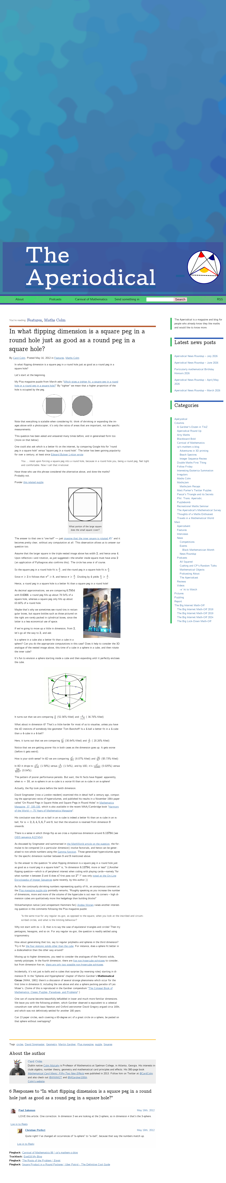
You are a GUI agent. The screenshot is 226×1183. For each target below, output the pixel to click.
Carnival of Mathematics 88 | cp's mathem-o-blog (50, 1152)
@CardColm (146, 1073)
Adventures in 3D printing (194, 450)
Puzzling (179, 597)
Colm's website (36, 1081)
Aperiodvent (183, 526)
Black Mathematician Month (198, 550)
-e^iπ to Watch (188, 589)
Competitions (187, 542)
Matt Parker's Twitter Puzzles (194, 490)
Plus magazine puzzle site (33, 890)
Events (183, 546)
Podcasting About (190, 573)
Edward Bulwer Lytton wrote (67, 454)
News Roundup (188, 553)
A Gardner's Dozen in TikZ (192, 427)
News (180, 538)
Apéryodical (180, 419)
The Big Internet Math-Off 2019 (195, 613)
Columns (179, 423)
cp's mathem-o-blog (188, 446)
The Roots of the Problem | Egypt (41, 1160)
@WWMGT (55, 1077)
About (19, 299)
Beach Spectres (188, 454)
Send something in (127, 299)
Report (178, 601)
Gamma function (67, 851)
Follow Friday (184, 466)
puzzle (98, 1044)
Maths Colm (55, 320)
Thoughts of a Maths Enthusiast (195, 514)
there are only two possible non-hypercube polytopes (74, 964)
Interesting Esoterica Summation (195, 470)
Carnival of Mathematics (91, 299)
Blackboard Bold (186, 439)
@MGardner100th (77, 1077)
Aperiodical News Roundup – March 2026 (197, 390)
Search (180, 299)
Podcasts (55, 299)
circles (19, 1044)
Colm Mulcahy (51, 1065)
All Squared (186, 561)
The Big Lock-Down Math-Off (194, 621)
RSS (220, 299)
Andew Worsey (85, 905)
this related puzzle (33, 482)
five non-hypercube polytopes (89, 960)
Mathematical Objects (192, 569)
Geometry (51, 1044)
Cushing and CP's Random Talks (198, 565)
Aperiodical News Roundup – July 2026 (196, 356)
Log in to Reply (19, 1124)
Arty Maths (183, 435)
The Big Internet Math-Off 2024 (195, 617)
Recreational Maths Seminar (193, 506)
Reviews (181, 581)
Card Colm (19, 358)
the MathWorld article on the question (88, 844)
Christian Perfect (35, 1130)
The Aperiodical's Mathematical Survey (199, 510)
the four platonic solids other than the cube (49, 946)
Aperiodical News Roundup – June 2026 (196, 362)
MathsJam (183, 482)
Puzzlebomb (183, 502)
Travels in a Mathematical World (195, 518)
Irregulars (182, 474)
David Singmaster (35, 1044)
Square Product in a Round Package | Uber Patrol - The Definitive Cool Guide (66, 1164)
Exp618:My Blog (33, 1156)
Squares (108, 1044)
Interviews (182, 534)
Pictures (178, 593)
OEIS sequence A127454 (28, 837)
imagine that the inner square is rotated (88, 538)
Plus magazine (85, 1044)
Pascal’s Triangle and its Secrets (195, 494)
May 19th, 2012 (146, 1110)
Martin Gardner (67, 1044)
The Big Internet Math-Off (189, 605)
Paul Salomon (27, 1110)
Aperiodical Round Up (189, 431)
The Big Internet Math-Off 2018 (195, 609)
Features (34, 320)
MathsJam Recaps (190, 486)
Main (177, 522)
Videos (180, 585)
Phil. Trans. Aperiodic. (190, 498)
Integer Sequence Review (193, 458)
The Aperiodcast (189, 577)
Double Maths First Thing (191, 462)
